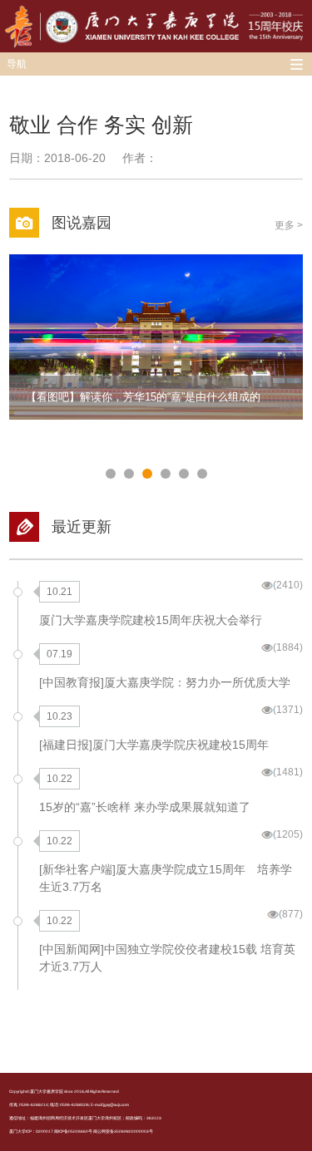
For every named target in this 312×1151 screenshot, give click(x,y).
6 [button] (202, 474)
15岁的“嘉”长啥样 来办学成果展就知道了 (144, 807)
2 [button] (129, 474)
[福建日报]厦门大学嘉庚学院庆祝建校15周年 (154, 744)
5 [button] (184, 474)
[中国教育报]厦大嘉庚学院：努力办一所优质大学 (164, 682)
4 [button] (166, 474)
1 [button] (111, 474)
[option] (156, 337)
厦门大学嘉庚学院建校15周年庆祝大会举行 (150, 620)
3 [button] (147, 474)
